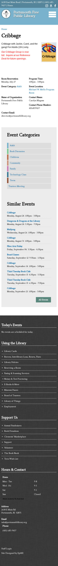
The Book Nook (11, 453)
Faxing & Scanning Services (16, 373)
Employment (10, 406)
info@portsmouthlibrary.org (14, 522)
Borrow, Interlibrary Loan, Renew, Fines (22, 357)
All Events (43, 299)
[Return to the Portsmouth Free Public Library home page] (6, 19)
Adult (19, 86)
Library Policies (11, 362)
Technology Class (18, 174)
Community (15, 163)
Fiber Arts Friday (14, 246)
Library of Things (12, 401)
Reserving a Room (12, 368)
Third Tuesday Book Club (19, 271)
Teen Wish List (11, 459)
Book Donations (11, 431)
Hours (10, 5)
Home (4, 29)
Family (13, 168)
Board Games (13, 254)
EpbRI (20, 553)
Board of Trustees (12, 395)
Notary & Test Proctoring (15, 379)
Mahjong (11, 229)
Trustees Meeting (16, 186)
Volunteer (8, 447)
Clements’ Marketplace (15, 436)
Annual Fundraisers (13, 425)
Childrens (14, 157)
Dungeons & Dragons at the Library (23, 221)
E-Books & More (11, 384)
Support (8, 442)
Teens (12, 180)
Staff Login (6, 548)
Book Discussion (17, 151)
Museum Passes (11, 390)
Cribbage (11, 212)
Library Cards (10, 351)
